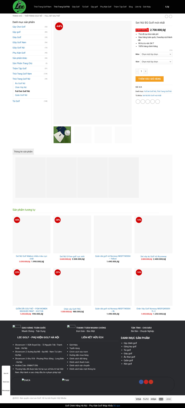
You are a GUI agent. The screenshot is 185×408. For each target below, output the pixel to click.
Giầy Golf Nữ (19, 47)
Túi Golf (85, 7)
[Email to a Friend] (147, 101)
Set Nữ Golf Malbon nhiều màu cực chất (31, 257)
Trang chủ (17, 16)
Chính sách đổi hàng (78, 359)
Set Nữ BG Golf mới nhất (152, 95)
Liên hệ (138, 7)
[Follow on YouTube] (151, 382)
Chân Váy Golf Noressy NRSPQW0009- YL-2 (154, 310)
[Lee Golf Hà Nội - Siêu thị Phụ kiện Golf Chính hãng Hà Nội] (21, 6)
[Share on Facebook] (138, 101)
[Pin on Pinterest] (152, 101)
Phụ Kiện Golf (105, 7)
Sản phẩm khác (20, 58)
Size (137, 62)
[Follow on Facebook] (141, 382)
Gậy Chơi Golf (19, 27)
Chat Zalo (6, 382)
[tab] (23, 152)
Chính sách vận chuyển (79, 365)
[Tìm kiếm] (160, 6)
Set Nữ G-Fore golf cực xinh (72, 256)
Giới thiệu (147, 7)
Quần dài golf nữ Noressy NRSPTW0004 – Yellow (112, 257)
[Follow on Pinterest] (146, 382)
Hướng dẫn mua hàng (78, 355)
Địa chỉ (6, 373)
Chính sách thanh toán (79, 362)
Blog (131, 7)
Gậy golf (94, 7)
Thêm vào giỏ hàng (149, 79)
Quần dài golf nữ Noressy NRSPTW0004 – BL (112, 310)
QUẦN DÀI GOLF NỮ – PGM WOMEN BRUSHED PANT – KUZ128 (31, 310)
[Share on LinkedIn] (157, 101)
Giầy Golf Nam (19, 42)
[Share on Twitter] (143, 101)
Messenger (6, 390)
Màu (137, 54)
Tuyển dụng (74, 348)
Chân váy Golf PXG (72, 309)
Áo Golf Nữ (20, 83)
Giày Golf (76, 7)
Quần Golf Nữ (21, 95)
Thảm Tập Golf (120, 7)
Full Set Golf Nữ (52, 16)
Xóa (170, 50)
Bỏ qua (116, 405)
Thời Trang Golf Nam (42, 7)
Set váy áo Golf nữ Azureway (153, 256)
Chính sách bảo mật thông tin (82, 369)
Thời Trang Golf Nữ (62, 7)
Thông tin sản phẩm (23, 151)
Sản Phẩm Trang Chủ (22, 63)
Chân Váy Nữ (21, 87)
